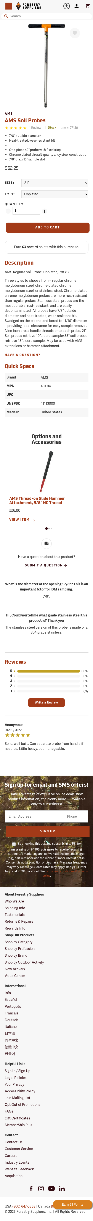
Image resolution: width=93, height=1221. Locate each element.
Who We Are (14, 901)
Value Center (15, 976)
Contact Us (13, 1142)
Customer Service (19, 1149)
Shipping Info (15, 908)
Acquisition (13, 1176)
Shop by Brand (16, 955)
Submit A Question (44, 565)
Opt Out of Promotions (22, 1104)
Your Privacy (14, 1084)
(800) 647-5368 (23, 1206)
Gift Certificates (17, 1118)
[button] (46, 528)
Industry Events (17, 1162)
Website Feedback (19, 1169)
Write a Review (46, 702)
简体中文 (12, 1040)
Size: (9, 183)
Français (11, 1013)
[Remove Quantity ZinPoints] (8, 211)
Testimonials (15, 914)
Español (11, 999)
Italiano (11, 1026)
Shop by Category (18, 942)
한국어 (10, 1053)
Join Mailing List (17, 1098)
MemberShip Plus (18, 1125)
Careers (11, 1155)
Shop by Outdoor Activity (24, 962)
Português (13, 1006)
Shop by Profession (20, 948)
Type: (10, 194)
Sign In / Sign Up (17, 1071)
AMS (9, 114)
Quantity (14, 204)
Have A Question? (22, 355)
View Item (20, 520)
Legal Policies (16, 1077)
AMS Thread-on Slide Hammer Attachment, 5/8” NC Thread (37, 501)
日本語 (10, 1033)
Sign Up (47, 831)
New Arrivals (15, 969)
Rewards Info (15, 928)
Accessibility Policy (20, 1091)
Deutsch (11, 1020)
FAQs (9, 1111)
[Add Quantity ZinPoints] (44, 211)
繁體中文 (12, 1047)
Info (8, 993)
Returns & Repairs (19, 921)
